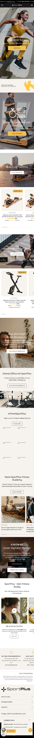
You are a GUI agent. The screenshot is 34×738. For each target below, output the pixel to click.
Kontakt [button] (4, 707)
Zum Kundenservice (11, 665)
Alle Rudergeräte (17, 172)
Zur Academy (17, 492)
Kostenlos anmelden (17, 351)
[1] (26, 400)
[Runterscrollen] (17, 76)
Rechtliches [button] (5, 697)
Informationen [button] (6, 702)
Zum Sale (17, 48)
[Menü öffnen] (3, 5)
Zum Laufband (17, 134)
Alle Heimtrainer (17, 254)
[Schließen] (30, 719)
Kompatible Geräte (17, 570)
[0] (10, 404)
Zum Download (17, 564)
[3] (22, 392)
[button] (12, 218)
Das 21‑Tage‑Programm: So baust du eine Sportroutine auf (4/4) (12, 528)
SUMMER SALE (11, 1)
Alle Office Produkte (17, 386)
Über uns (14, 636)
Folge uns (17, 424)
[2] (14, 395)
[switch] (3, 735)
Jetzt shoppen (10, 731)
